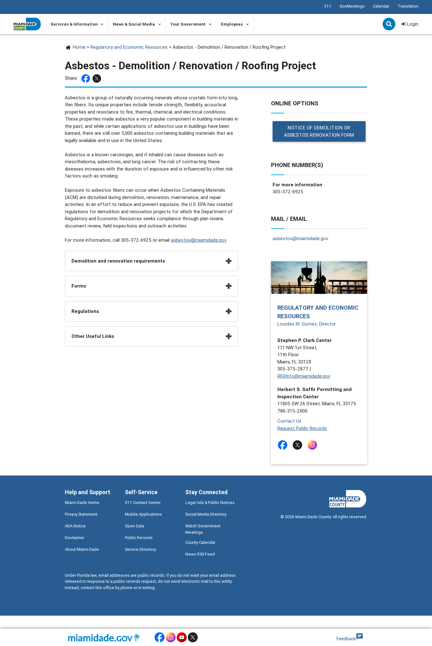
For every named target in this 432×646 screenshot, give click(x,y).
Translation (408, 6)
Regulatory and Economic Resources (129, 47)
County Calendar (200, 542)
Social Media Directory (205, 514)
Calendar (381, 6)
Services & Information (74, 24)
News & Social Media (134, 24)
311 (327, 6)
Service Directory (140, 549)
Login (412, 24)
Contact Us (289, 421)
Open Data (134, 526)
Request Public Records (302, 428)
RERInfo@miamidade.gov (303, 376)
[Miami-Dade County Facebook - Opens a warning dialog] (159, 641)
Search (390, 25)
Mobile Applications (143, 514)
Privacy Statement (81, 514)
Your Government (188, 24)
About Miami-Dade (82, 549)
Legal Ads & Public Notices (210, 502)
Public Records (139, 537)
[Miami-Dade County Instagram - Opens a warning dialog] (170, 641)
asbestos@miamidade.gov (198, 240)
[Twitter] (97, 78)
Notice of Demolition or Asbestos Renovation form (319, 131)
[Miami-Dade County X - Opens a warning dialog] (192, 641)
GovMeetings (352, 6)
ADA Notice (75, 526)
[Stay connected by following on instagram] (313, 445)
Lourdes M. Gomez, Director (306, 324)
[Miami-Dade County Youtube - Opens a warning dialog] (181, 641)
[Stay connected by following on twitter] (298, 445)
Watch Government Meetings (202, 529)
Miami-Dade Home (82, 502)
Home (79, 47)
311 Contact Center (143, 502)
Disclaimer (74, 537)
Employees (232, 24)
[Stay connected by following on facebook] (283, 445)
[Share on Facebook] (86, 78)
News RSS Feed (200, 554)
